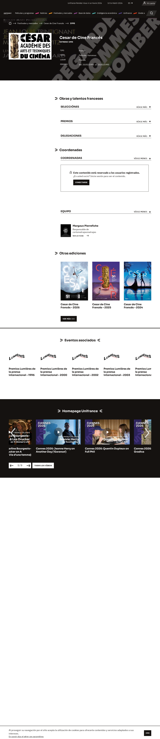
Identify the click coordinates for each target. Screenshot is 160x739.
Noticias (43, 13)
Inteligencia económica (107, 13)
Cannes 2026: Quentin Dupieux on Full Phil (80, 450)
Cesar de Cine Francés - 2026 (70, 306)
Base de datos (84, 13)
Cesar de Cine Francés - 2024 (133, 306)
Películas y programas (24, 13)
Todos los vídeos (43, 465)
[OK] (148, 733)
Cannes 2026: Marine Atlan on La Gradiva (127, 450)
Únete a (141, 13)
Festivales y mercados (63, 13)
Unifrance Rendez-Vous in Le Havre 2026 (85, 3)
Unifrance (127, 13)
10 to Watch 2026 (115, 3)
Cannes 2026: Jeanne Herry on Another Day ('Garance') (28, 450)
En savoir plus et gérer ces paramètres (26, 736)
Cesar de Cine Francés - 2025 (101, 306)
